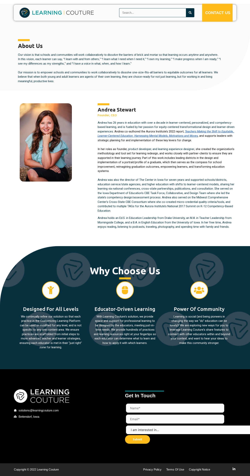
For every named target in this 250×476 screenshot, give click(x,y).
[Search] (190, 12)
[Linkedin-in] (234, 469)
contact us (217, 13)
